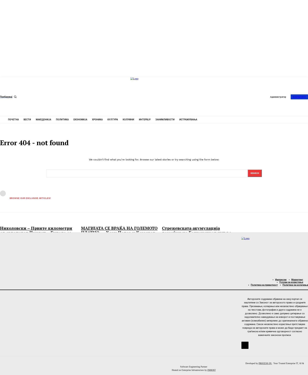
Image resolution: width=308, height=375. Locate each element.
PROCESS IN (265, 363)
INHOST (211, 370)
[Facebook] (244, 345)
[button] (9, 96)
